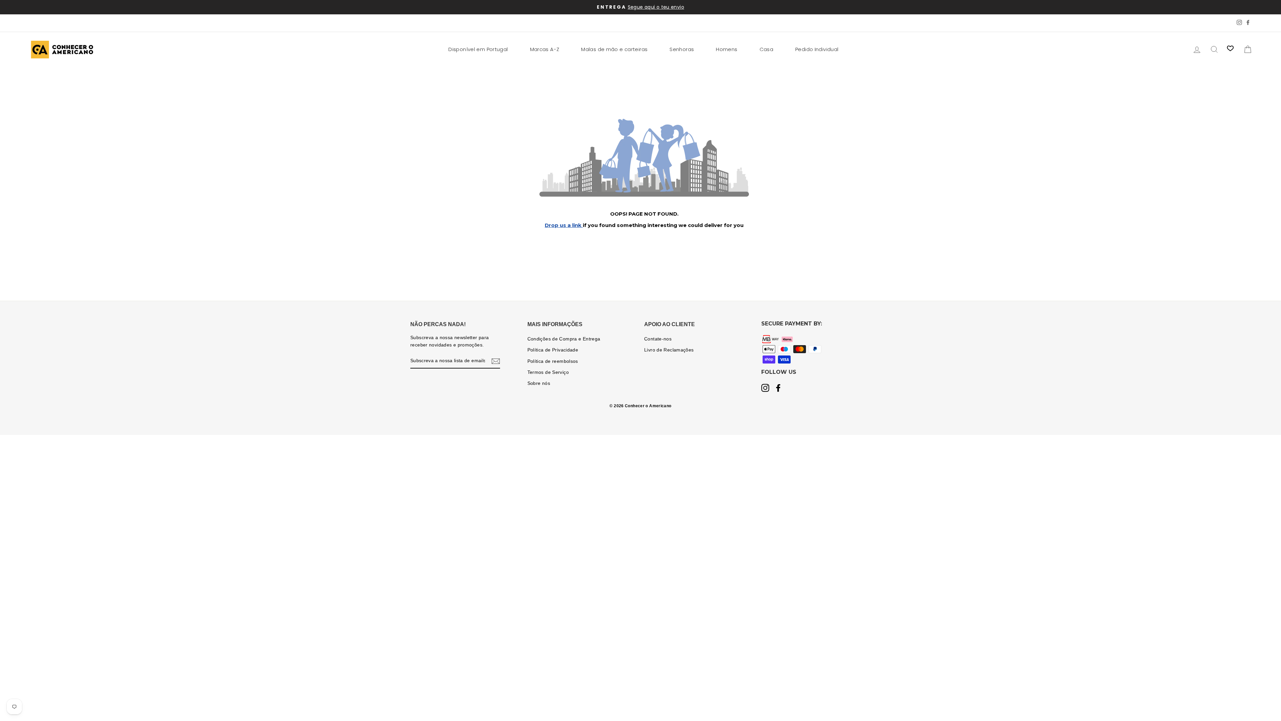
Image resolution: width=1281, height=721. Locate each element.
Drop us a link (564, 225)
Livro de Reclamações (669, 349)
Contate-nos (658, 338)
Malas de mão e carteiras (614, 49)
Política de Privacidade (552, 349)
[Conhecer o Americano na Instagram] (765, 389)
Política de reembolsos (552, 361)
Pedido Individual (816, 49)
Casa (767, 49)
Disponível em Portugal (478, 49)
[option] (640, 7)
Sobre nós (538, 383)
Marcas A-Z (544, 49)
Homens (726, 49)
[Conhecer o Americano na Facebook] (778, 389)
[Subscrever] (495, 361)
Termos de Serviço (548, 372)
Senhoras (682, 49)
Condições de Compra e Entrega (563, 338)
